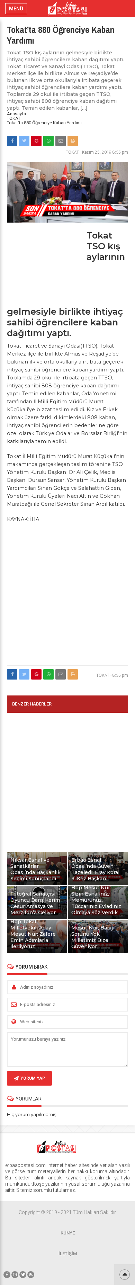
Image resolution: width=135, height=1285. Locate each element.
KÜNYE (68, 1232)
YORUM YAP (32, 1078)
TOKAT (13, 118)
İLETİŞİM (67, 1253)
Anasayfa (16, 113)
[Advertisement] (45, 268)
